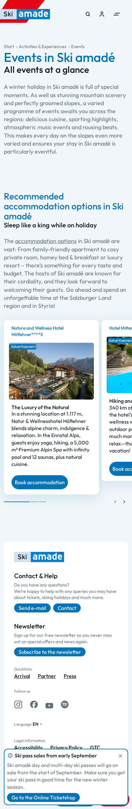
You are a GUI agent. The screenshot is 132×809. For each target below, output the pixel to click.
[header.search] (88, 14)
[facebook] (34, 704)
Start (9, 46)
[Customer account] (102, 14)
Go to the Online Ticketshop (43, 797)
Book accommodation (40, 482)
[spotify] (65, 704)
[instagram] (18, 704)
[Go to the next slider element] (124, 502)
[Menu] (116, 14)
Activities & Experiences (42, 46)
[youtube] (49, 704)
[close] (120, 756)
